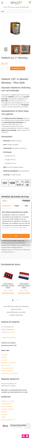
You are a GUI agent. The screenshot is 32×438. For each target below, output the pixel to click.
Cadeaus (4, 414)
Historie (3, 357)
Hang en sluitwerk (7, 409)
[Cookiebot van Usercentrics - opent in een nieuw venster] (22, 201)
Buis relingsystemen (8, 420)
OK (16, 236)
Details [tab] (16, 205)
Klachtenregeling (7, 371)
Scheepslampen (7, 404)
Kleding (3, 412)
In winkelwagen (17, 68)
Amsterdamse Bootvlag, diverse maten (8, 286)
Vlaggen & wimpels (7, 401)
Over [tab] (26, 205)
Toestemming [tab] (6, 205)
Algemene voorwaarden (9, 373)
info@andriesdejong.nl (8, 337)
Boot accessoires (7, 406)
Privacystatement (7, 368)
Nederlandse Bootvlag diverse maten (24, 286)
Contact (4, 360)
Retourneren (5, 365)
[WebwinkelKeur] (16, 426)
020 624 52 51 (10, 332)
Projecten (4, 355)
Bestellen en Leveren (8, 363)
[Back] (2, 11)
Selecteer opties (8, 293)
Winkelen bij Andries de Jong (15, 196)
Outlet (3, 417)
